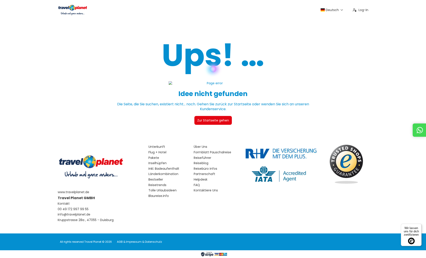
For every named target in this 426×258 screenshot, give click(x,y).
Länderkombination (163, 174)
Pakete (153, 158)
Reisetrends (157, 185)
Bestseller (155, 179)
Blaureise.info (158, 196)
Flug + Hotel (157, 152)
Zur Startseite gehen (213, 120)
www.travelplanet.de (73, 192)
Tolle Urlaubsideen (162, 190)
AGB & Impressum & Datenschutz (139, 242)
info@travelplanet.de (74, 214)
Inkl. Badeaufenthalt (163, 169)
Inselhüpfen (157, 163)
